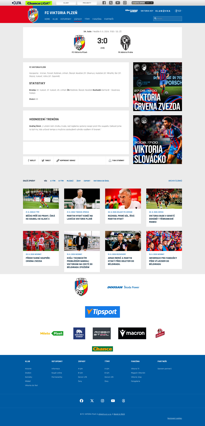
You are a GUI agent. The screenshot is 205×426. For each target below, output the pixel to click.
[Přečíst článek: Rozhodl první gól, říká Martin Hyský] (123, 198)
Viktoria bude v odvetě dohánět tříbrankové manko (162, 219)
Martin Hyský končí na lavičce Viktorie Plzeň (80, 217)
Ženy (80, 381)
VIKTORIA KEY (147, 10)
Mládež (28, 381)
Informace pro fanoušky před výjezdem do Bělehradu (163, 261)
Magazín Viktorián (138, 373)
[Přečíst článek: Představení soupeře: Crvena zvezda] (41, 241)
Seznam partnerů (165, 368)
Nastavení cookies (174, 418)
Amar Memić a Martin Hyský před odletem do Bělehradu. (121, 261)
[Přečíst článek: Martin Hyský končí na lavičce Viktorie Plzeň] (82, 198)
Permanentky (57, 377)
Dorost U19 (82, 377)
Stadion (28, 373)
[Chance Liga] (39, 4)
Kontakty (28, 377)
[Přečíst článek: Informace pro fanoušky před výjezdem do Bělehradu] (164, 241)
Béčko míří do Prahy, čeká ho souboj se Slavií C (40, 217)
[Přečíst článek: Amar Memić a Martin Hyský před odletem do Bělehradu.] (123, 241)
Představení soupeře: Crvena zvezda (38, 259)
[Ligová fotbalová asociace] (16, 4)
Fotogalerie (135, 381)
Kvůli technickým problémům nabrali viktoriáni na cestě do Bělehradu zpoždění (79, 262)
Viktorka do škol (31, 385)
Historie (28, 368)
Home (47, 19)
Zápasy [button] (78, 19)
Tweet (48, 160)
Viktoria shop (136, 377)
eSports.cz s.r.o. (104, 414)
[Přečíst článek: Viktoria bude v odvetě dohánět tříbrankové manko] (164, 198)
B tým (80, 373)
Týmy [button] (87, 19)
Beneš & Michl (119, 414)
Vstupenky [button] (65, 19)
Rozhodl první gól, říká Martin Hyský (121, 217)
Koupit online (57, 373)
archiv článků (175, 180)
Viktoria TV (135, 368)
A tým (80, 368)
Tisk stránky (118, 160)
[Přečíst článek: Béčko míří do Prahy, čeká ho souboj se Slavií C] (41, 198)
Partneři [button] (109, 19)
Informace (56, 368)
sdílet (33, 160)
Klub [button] (55, 19)
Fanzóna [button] (97, 19)
